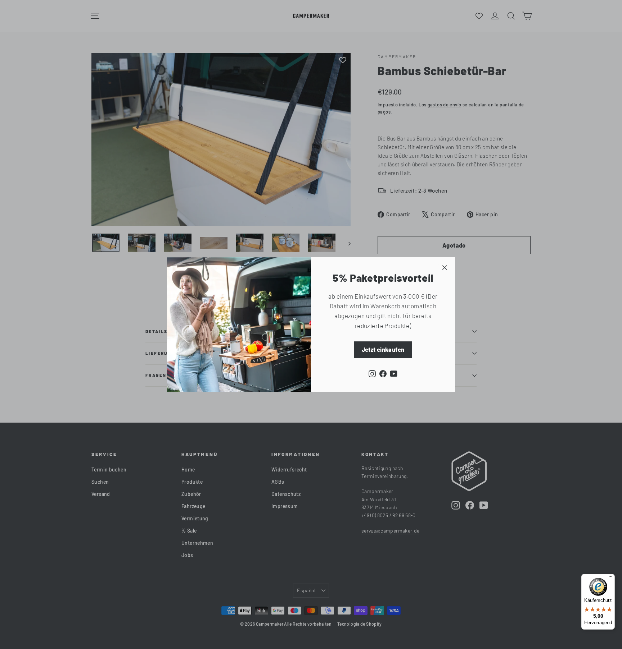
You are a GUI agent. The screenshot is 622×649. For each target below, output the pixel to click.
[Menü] (610, 578)
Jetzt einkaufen (383, 349)
